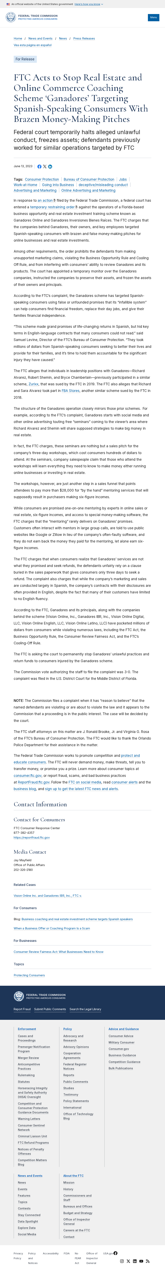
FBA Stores (70, 391)
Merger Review (28, 1058)
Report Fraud (22, 1009)
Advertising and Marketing (35, 190)
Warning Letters (29, 1118)
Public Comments (75, 1081)
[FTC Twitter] (128, 1261)
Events (22, 1189)
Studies (68, 1088)
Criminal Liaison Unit (32, 1136)
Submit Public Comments (50, 1009)
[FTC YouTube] (141, 1262)
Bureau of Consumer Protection (89, 179)
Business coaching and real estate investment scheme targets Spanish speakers (77, 919)
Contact (68, 1237)
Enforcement (27, 1029)
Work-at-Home (25, 185)
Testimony (70, 1094)
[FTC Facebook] (115, 1254)
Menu (153, 17)
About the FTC (73, 1175)
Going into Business (58, 185)
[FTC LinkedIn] (135, 1262)
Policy (67, 1029)
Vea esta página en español (33, 45)
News (63, 38)
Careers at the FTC (76, 1230)
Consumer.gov (119, 1048)
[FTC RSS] (148, 1262)
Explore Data (27, 1228)
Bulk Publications (121, 1068)
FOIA (67, 1253)
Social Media (27, 1234)
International (72, 1107)
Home (18, 38)
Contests (24, 1208)
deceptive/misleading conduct (103, 185)
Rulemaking (26, 1075)
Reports (68, 1075)
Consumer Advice (121, 1036)
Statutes (24, 1081)
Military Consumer (121, 1042)
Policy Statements (76, 1101)
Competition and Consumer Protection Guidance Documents (33, 1108)
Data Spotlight (28, 1221)
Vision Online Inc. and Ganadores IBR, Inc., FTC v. (48, 896)
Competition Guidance (124, 1062)
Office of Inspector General (92, 1258)
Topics (22, 1202)
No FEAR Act (78, 1258)
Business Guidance (122, 1055)
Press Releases (84, 38)
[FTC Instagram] (122, 1262)
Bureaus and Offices (77, 1206)
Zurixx (33, 384)
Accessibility (51, 1253)
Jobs (123, 179)
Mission (68, 1182)
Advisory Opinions (76, 1046)
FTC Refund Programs (33, 1142)
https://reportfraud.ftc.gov (32, 837)
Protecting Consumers (29, 975)
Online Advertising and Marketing (88, 190)
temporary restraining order (52, 207)
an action (45, 200)
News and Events (40, 38)
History (68, 1189)
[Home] (33, 21)
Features (24, 1195)
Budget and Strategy (77, 1213)
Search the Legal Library (85, 1009)
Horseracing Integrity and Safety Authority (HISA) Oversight (32, 1093)
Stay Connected (29, 1215)
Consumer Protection (42, 179)
